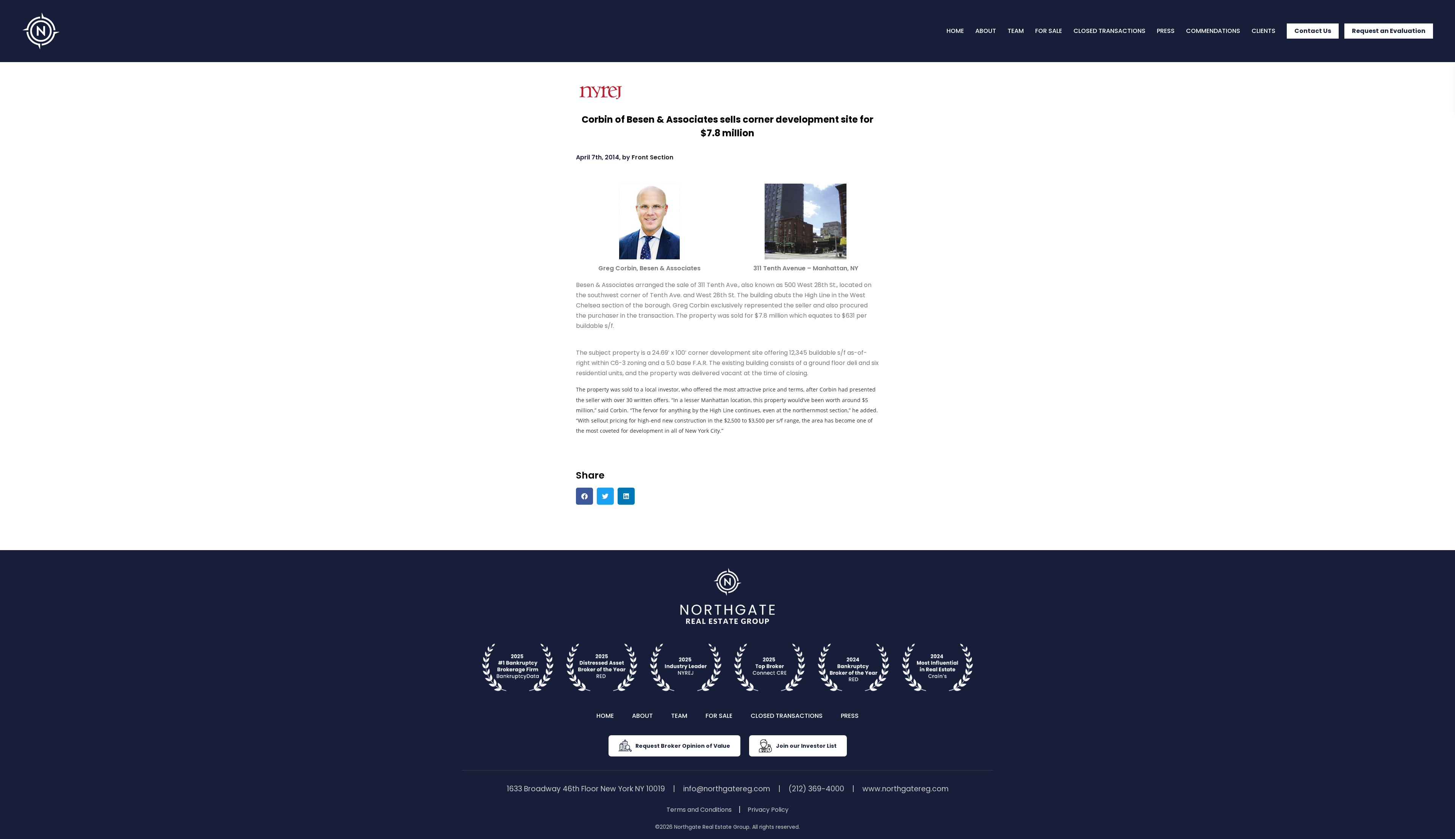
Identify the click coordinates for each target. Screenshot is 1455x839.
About (985, 31)
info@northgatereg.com (726, 789)
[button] (584, 496)
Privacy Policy (768, 809)
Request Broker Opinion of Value (682, 746)
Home (955, 31)
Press (1166, 31)
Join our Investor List (806, 746)
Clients (1263, 31)
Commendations (1213, 31)
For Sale (1048, 31)
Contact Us (1312, 31)
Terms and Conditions (699, 809)
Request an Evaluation (1388, 31)
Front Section (652, 157)
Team (1016, 31)
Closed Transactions (1109, 31)
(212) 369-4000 (816, 789)
